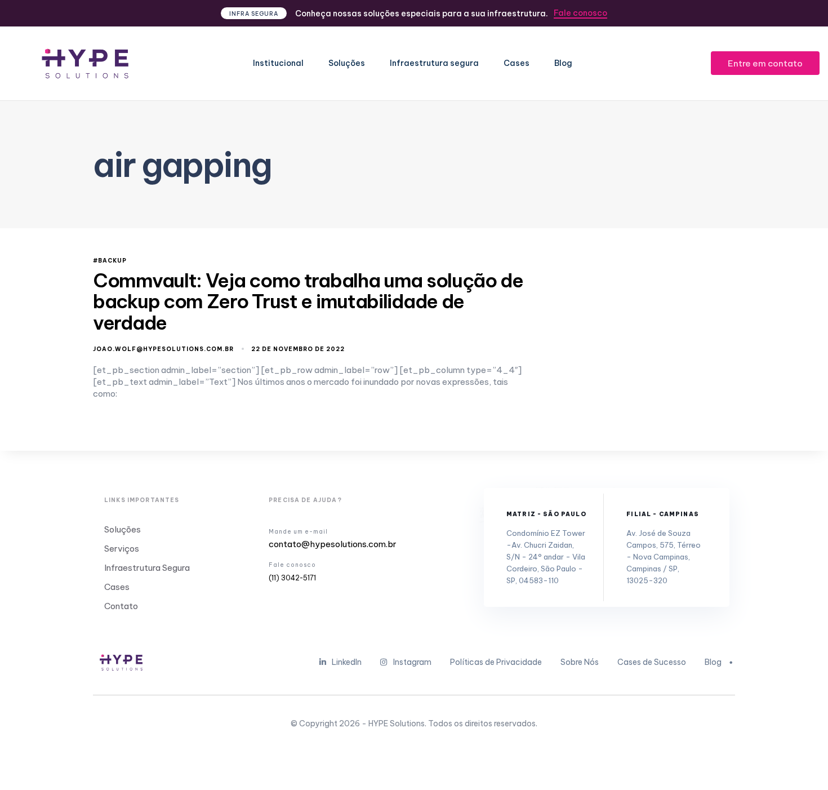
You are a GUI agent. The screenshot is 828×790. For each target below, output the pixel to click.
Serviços (121, 548)
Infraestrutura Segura (147, 567)
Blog (563, 63)
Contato (121, 606)
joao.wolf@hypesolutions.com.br (163, 349)
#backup (110, 261)
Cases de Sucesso (651, 662)
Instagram (412, 662)
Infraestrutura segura (434, 63)
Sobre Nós (579, 662)
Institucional (278, 63)
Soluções (346, 63)
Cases (516, 63)
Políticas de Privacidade (496, 662)
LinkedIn (347, 662)
